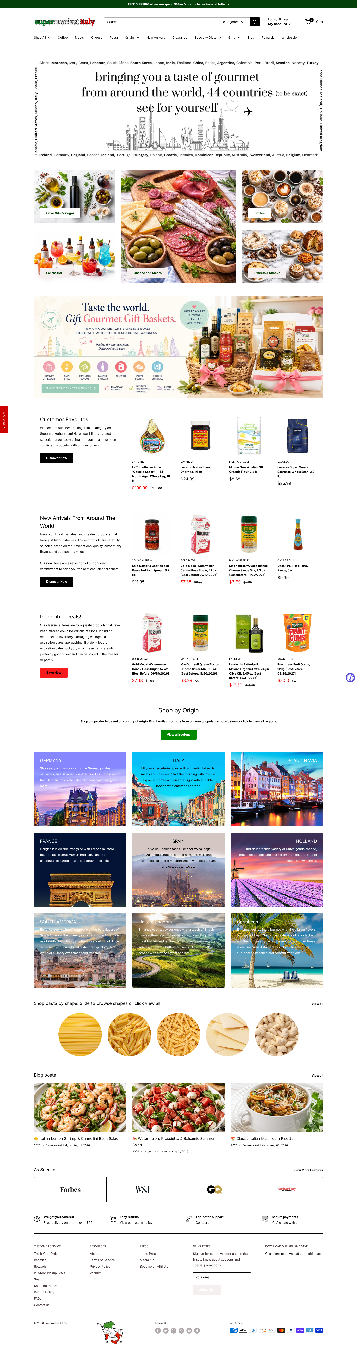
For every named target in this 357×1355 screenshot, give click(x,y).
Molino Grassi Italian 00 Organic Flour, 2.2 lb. (246, 469)
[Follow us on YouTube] (189, 1331)
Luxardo (187, 461)
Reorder (40, 1260)
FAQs (37, 1298)
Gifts (232, 37)
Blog (251, 37)
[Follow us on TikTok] (197, 1331)
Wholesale (289, 37)
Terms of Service (102, 1260)
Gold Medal (189, 560)
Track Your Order (46, 1254)
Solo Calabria (142, 560)
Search (39, 1279)
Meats (79, 37)
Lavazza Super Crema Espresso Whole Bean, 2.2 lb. (295, 471)
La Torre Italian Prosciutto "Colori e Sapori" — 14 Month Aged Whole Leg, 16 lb (151, 473)
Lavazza (283, 461)
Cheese (96, 37)
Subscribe (207, 1290)
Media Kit (147, 1260)
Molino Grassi (239, 461)
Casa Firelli (285, 560)
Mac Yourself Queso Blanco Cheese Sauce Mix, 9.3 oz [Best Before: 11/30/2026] (248, 570)
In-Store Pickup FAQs (49, 1273)
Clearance (179, 37)
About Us (96, 1254)
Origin (130, 37)
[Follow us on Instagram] (173, 1331)
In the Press (148, 1254)
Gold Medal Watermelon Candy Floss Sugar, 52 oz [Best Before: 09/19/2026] (199, 570)
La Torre (138, 461)
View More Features (308, 1170)
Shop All (40, 37)
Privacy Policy (100, 1266)
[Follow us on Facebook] (158, 1331)
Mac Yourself (239, 560)
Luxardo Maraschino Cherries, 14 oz (195, 469)
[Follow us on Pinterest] (181, 1331)
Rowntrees (285, 658)
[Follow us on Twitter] (166, 1331)
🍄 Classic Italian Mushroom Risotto (262, 1138)
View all (318, 1004)
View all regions (178, 735)
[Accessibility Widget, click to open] (350, 677)
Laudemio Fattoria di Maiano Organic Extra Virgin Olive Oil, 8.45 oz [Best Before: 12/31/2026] (249, 671)
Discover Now (56, 458)
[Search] (255, 21)
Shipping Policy (45, 1286)
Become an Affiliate (154, 1266)
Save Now (53, 673)
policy (148, 1223)
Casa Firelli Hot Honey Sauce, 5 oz (292, 568)
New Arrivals (155, 37)
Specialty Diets (205, 37)
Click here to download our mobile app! (293, 1254)
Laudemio (235, 658)
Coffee (63, 37)
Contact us (203, 1223)
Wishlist (95, 1273)
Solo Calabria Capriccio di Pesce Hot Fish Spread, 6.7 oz (150, 570)
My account (278, 24)
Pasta (114, 37)
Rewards (268, 37)
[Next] (322, 453)
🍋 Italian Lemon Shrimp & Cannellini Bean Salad (76, 1138)
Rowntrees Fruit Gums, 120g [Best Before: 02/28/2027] (293, 669)
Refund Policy (44, 1292)
